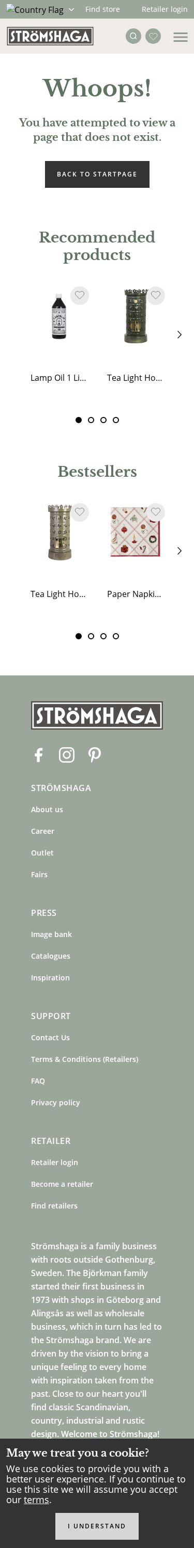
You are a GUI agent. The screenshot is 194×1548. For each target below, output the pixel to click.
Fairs (39, 874)
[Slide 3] (116, 420)
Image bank (51, 934)
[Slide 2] (103, 420)
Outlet (42, 853)
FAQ (38, 1081)
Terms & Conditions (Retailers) (84, 1059)
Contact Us (50, 1037)
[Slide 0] (78, 420)
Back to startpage (97, 174)
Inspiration (50, 977)
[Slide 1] (91, 420)
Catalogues (50, 956)
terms (36, 1499)
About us (47, 809)
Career (42, 831)
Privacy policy (55, 1102)
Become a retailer (62, 1184)
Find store (102, 9)
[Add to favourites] (79, 295)
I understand (97, 1526)
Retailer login (165, 9)
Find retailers (54, 1206)
